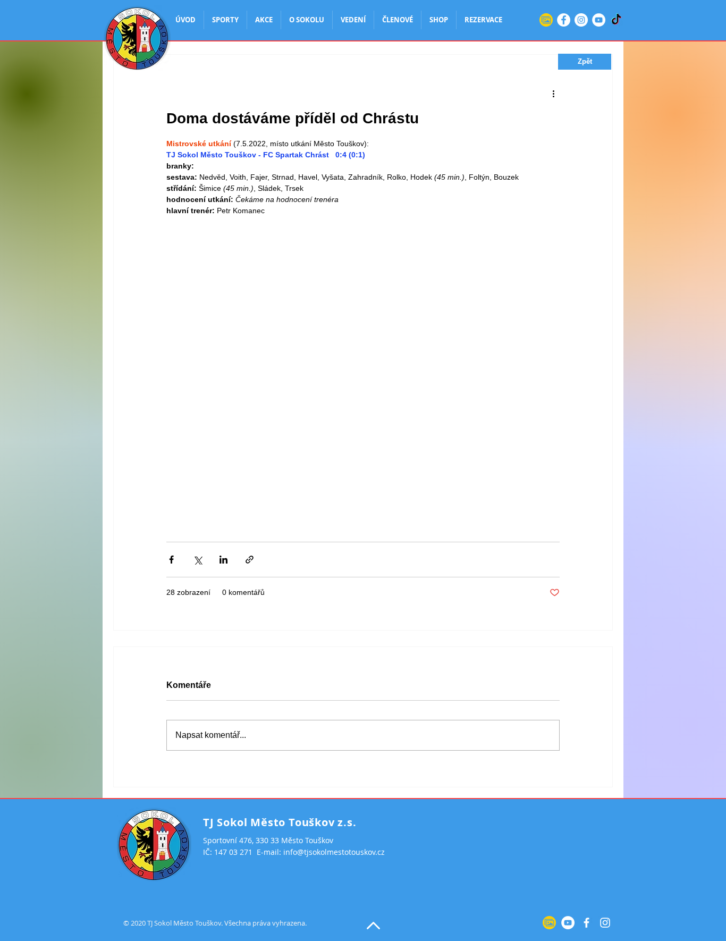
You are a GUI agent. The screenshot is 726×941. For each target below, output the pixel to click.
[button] (584, 62)
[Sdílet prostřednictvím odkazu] (249, 559)
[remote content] (363, 374)
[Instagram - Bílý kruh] (581, 20)
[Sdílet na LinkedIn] (223, 559)
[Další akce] (553, 93)
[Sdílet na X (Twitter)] (197, 559)
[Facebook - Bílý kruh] (563, 20)
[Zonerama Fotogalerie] (546, 20)
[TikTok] (616, 20)
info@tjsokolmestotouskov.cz (334, 852)
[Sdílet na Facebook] (171, 559)
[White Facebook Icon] (586, 922)
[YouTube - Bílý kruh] (598, 20)
